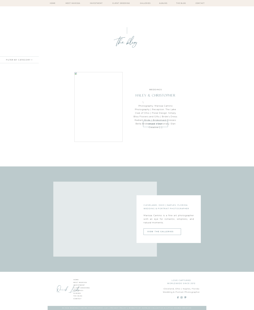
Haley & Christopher (156, 95)
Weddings (155, 89)
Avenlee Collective (153, 308)
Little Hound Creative (179, 308)
